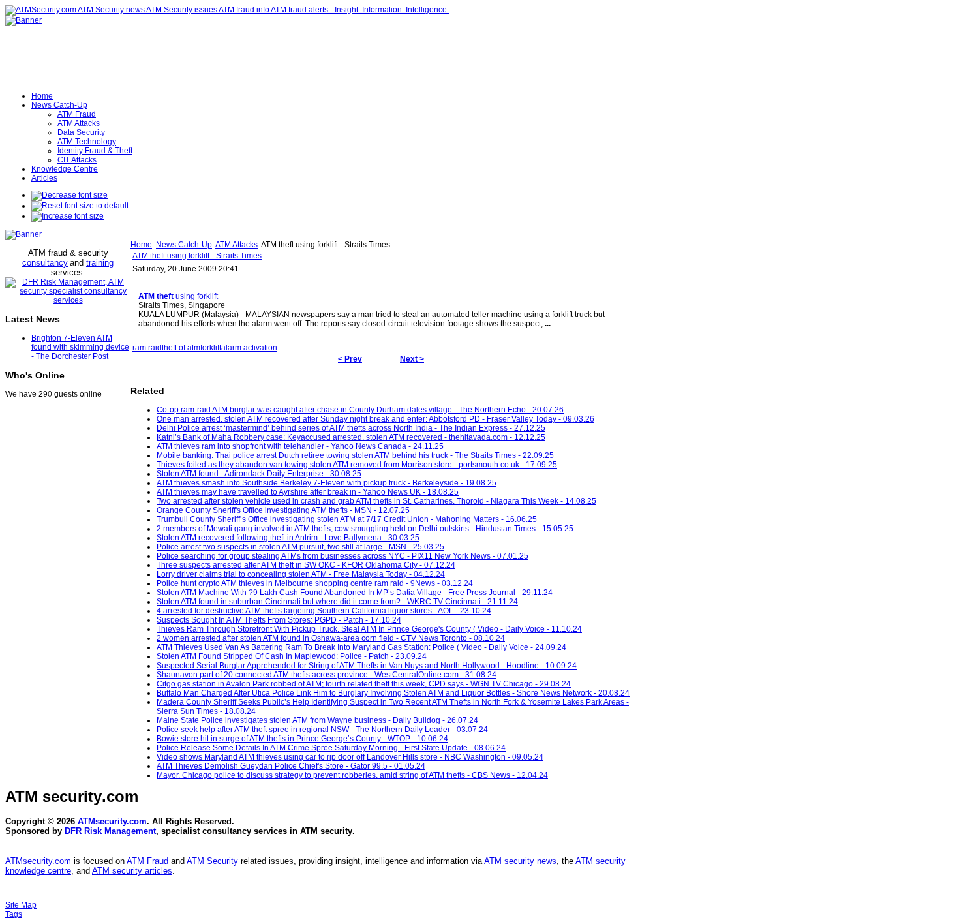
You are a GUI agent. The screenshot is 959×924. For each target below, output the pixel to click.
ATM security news (520, 861)
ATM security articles (132, 871)
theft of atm (181, 347)
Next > (412, 358)
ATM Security (212, 861)
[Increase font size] (67, 216)
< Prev (350, 358)
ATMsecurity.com (112, 821)
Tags (13, 914)
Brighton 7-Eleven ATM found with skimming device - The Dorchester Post (80, 347)
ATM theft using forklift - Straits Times (197, 255)
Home (141, 244)
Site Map (21, 905)
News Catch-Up (184, 244)
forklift (210, 347)
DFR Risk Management (110, 831)
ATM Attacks (236, 244)
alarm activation (249, 347)
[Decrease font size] (69, 195)
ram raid (147, 347)
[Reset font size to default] (80, 205)
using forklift (178, 296)
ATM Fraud (147, 861)
